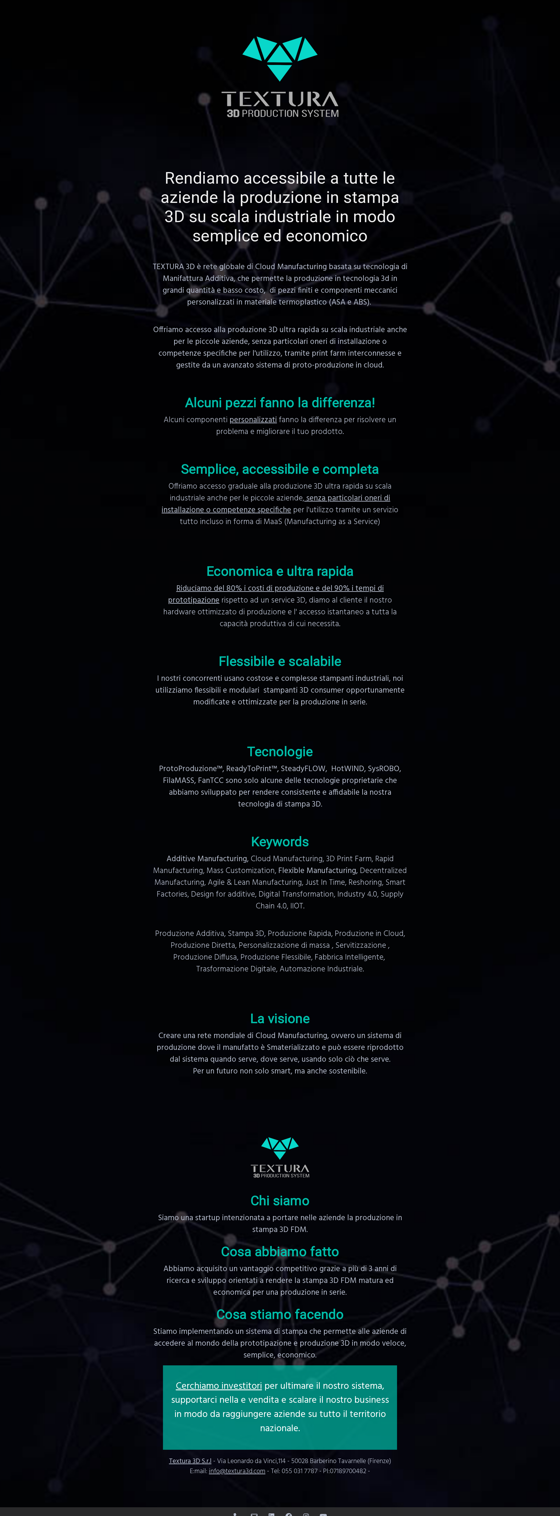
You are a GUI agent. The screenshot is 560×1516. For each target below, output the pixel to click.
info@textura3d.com (237, 1471)
